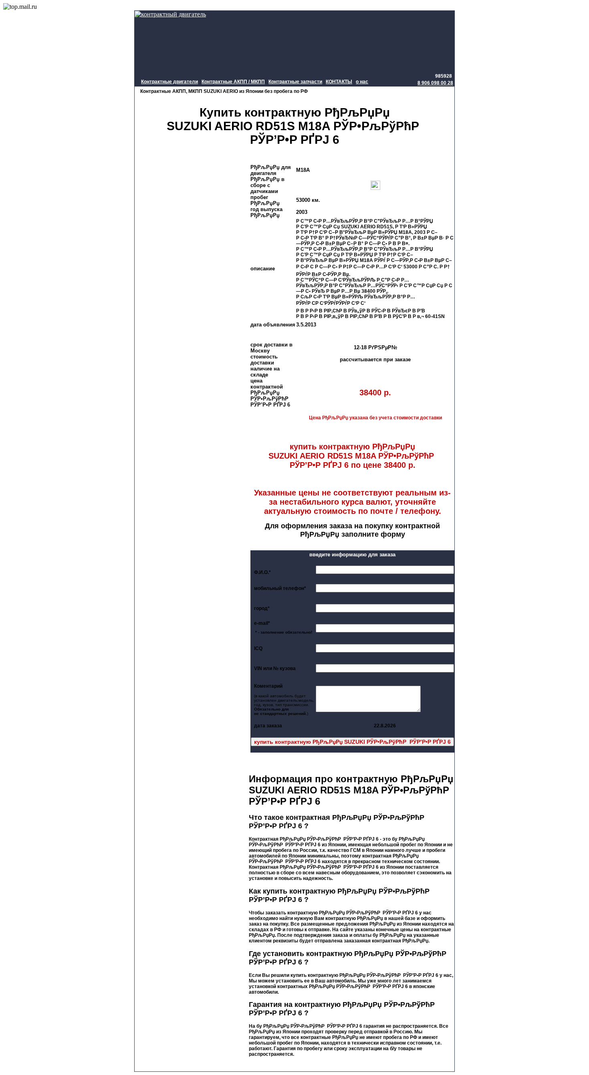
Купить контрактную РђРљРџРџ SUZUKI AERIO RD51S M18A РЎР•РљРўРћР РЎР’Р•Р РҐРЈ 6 (294, 126)
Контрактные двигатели (169, 82)
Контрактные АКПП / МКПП (233, 82)
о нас (362, 82)
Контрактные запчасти (295, 82)
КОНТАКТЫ (339, 82)
